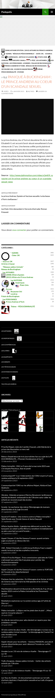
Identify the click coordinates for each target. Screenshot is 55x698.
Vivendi (20, 72)
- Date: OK (39, 54)
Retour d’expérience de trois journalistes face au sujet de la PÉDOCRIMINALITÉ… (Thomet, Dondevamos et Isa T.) (27, 457)
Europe (9, 289)
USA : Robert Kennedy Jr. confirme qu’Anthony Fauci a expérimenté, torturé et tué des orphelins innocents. (26, 549)
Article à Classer (26, 57)
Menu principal (52, 12)
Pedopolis (6, 11)
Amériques (13, 57)
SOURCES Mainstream (23, 69)
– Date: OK (15, 255)
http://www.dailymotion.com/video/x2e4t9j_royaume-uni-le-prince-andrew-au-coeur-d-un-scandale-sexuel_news (27, 178)
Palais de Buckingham (41, 63)
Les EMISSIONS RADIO (9, 372)
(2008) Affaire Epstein (14, 50)
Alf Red (31, 91)
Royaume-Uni (16, 291)
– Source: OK (6, 261)
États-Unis (42, 57)
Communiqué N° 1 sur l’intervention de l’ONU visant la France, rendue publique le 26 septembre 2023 (27, 477)
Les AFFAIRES (41, 60)
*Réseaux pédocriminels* (23, 54)
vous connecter (19, 230)
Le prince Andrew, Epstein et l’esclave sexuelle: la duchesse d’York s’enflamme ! (25, 196)
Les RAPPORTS (6, 357)
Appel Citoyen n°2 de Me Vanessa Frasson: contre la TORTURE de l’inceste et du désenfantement (27, 570)
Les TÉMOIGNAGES (8, 367)
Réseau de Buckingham (36, 66)
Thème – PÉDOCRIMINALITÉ (23, 306)
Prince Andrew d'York (15, 66)
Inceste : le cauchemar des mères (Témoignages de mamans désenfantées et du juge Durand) (25, 508)
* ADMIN (8, 54)
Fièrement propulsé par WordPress (13, 695)
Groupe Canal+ (19, 60)
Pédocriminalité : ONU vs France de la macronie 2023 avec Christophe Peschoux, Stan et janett (25, 467)
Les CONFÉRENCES (8, 345)
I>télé (32, 60)
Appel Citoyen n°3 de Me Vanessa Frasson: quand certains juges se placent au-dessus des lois (25, 539)
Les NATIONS (16, 280)
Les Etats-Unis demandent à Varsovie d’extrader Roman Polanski (24, 209)
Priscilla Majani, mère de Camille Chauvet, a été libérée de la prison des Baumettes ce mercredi (26, 448)
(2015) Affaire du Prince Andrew (38, 50)
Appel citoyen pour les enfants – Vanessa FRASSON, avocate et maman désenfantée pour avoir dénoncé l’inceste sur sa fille (27, 643)
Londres (26, 63)
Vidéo (6, 91)
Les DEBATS (5, 362)
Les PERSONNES (15, 63)
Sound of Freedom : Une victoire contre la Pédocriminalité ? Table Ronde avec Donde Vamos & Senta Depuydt (26, 517)
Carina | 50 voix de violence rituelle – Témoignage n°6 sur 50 (26, 670)
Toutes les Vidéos (8, 384)
